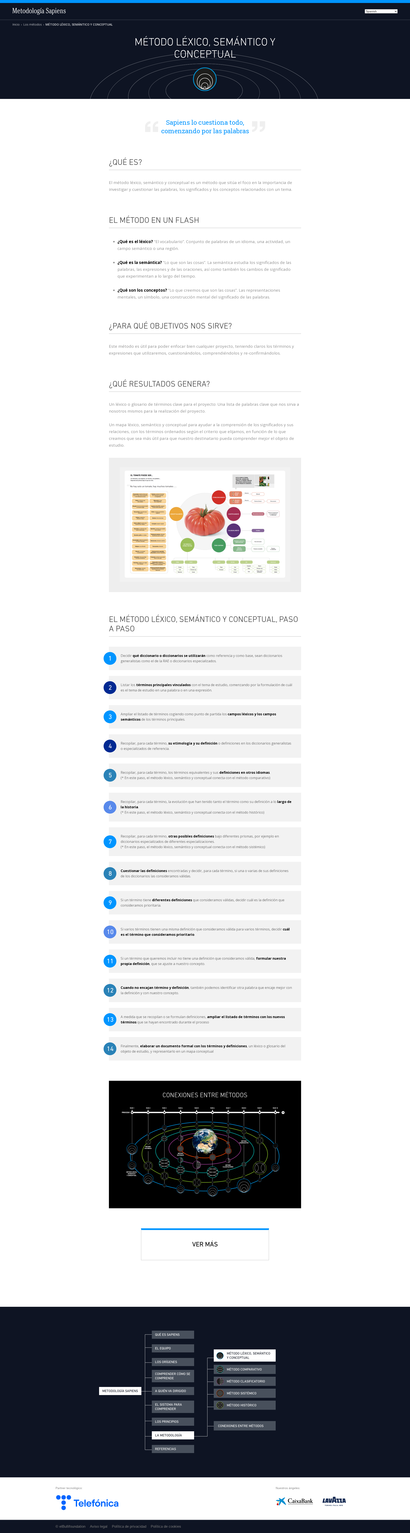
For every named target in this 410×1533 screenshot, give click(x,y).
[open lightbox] (205, 525)
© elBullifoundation (70, 1526)
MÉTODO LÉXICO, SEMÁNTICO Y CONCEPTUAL (79, 24)
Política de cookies (166, 1526)
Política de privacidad (129, 1526)
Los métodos (32, 24)
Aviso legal (98, 1526)
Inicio (16, 24)
